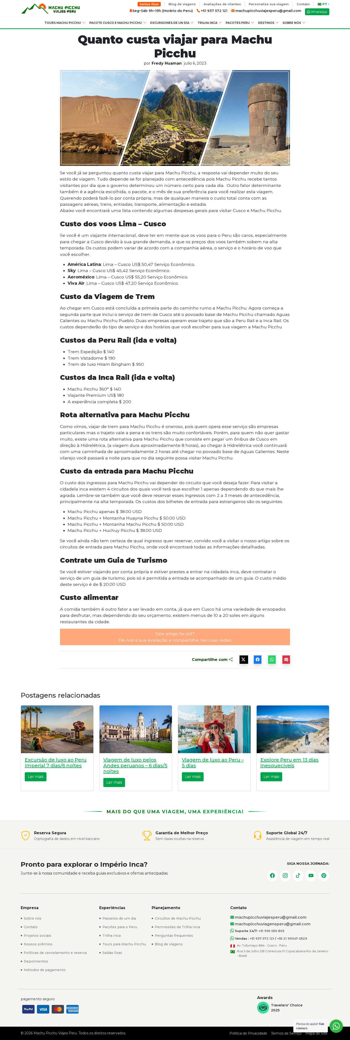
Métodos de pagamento (44, 970)
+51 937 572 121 (262, 938)
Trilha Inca (207, 23)
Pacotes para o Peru (119, 927)
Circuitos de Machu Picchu (177, 918)
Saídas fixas (149, 4)
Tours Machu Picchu (63, 23)
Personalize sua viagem (269, 4)
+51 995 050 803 (271, 931)
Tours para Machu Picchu (123, 944)
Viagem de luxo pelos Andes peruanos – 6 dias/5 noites (135, 765)
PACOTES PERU (238, 23)
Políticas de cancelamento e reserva (55, 953)
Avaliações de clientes (222, 4)
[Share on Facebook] (257, 659)
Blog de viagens (182, 4)
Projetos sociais (37, 935)
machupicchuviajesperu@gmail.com (268, 11)
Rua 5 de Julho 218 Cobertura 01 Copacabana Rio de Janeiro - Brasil (282, 953)
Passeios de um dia (118, 918)
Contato (303, 4)
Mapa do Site (316, 1033)
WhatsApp (318, 12)
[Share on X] (244, 659)
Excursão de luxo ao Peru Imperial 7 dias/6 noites (55, 762)
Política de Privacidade (248, 1033)
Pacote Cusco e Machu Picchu (115, 23)
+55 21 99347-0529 (292, 938)
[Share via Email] (286, 659)
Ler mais (35, 776)
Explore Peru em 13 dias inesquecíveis (289, 762)
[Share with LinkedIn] (272, 659)
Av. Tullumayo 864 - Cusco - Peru (262, 945)
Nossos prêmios (37, 944)
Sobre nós (292, 23)
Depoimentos (35, 961)
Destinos (266, 23)
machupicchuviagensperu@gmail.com (272, 924)
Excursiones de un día (169, 23)
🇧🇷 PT (322, 4)
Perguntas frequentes (173, 935)
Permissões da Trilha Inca (177, 927)
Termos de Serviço (286, 1033)
